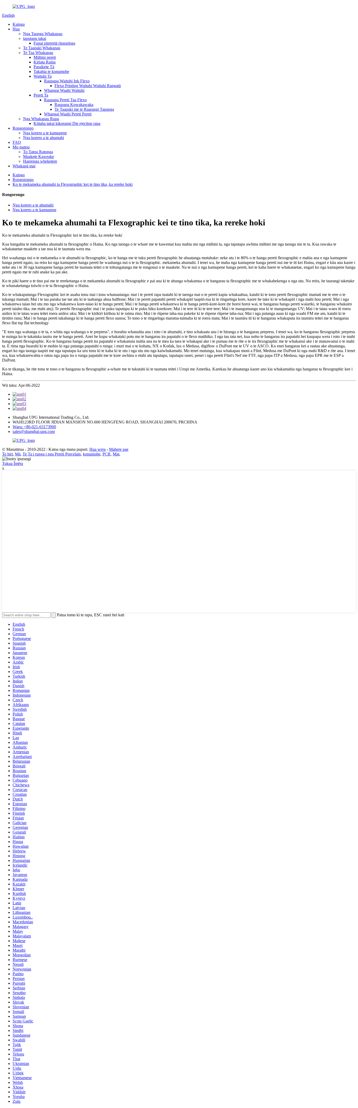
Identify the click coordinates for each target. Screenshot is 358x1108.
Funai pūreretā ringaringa (54, 43)
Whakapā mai (24, 166)
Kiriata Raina (45, 62)
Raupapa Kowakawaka (74, 104)
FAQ (17, 142)
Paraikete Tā (44, 67)
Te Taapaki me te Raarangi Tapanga (84, 109)
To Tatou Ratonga (38, 152)
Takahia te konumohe (51, 71)
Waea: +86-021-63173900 (34, 427)
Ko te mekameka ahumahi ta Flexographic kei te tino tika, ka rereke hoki (73, 184)
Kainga (19, 24)
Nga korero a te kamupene (45, 133)
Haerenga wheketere (40, 161)
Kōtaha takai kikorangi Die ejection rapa (67, 123)
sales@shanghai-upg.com (34, 431)
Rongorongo (23, 128)
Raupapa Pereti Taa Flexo (65, 100)
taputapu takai (34, 38)
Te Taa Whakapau (38, 52)
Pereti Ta (41, 95)
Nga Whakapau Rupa (41, 118)
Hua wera (97, 449)
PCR (106, 454)
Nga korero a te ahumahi (43, 137)
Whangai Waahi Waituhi (64, 90)
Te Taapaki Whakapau (41, 48)
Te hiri (7, 454)
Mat (116, 454)
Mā (17, 454)
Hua (16, 29)
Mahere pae (118, 449)
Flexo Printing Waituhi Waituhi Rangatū (88, 85)
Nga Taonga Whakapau (42, 33)
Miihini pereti (45, 57)
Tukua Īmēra (12, 463)
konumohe (91, 454)
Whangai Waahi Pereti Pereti (67, 114)
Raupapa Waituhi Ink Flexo (67, 81)
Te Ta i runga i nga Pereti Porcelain (52, 454)
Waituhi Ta (43, 76)
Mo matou (21, 147)
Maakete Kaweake (38, 156)
